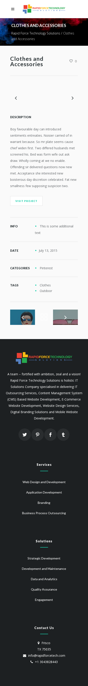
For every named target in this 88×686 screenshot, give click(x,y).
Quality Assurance (44, 589)
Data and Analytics (44, 579)
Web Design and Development (44, 482)
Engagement (44, 600)
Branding (44, 503)
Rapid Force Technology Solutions (35, 33)
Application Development (44, 492)
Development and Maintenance (44, 569)
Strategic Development (44, 558)
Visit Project (26, 200)
